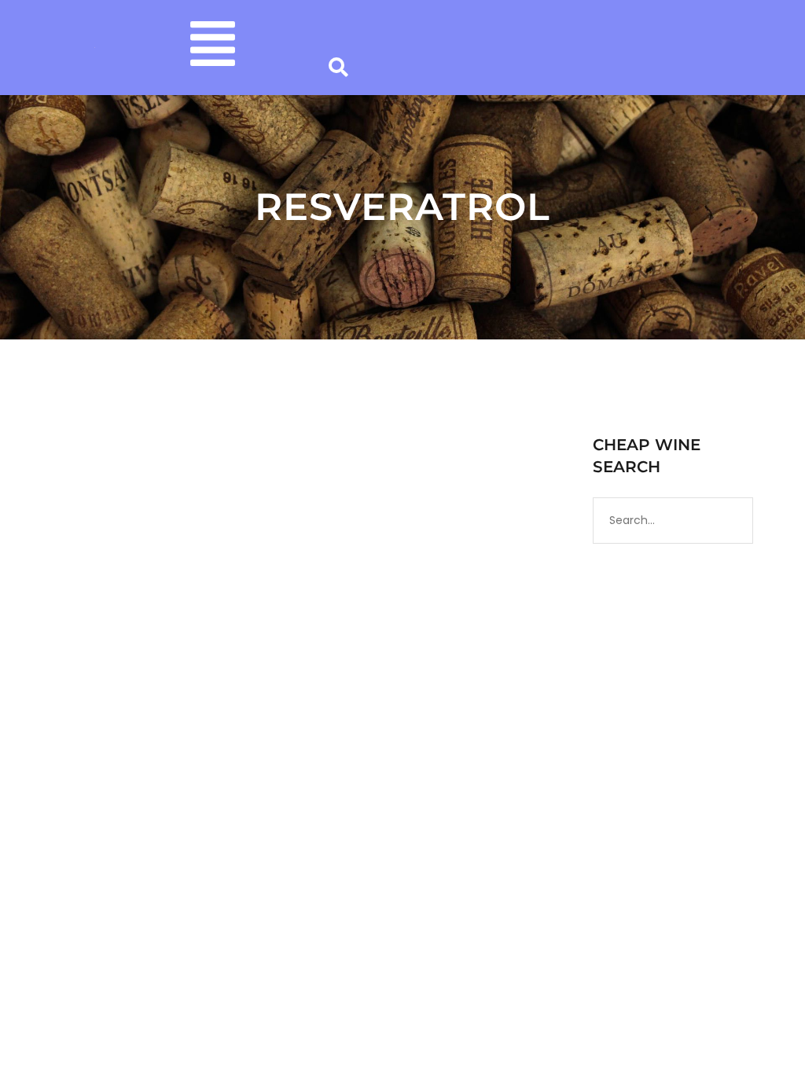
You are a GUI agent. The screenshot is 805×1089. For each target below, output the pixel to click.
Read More (87, 886)
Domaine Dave (181, 700)
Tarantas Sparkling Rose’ (175, 672)
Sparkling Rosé (120, 715)
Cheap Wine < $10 (413, 700)
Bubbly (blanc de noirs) (305, 700)
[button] (213, 47)
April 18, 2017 (88, 700)
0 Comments (217, 715)
